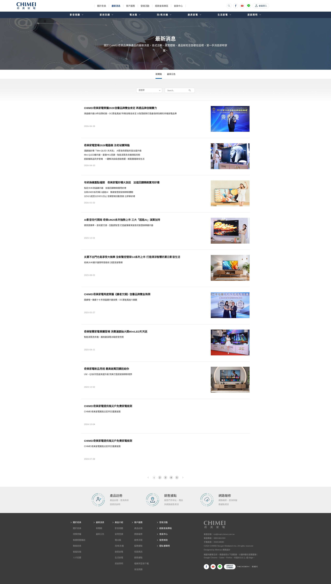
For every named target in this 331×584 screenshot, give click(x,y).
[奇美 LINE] (248, 5)
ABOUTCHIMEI (229, 567)
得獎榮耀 (77, 534)
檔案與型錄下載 (141, 563)
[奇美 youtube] (242, 5)
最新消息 (116, 6)
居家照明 (119, 563)
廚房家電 (119, 552)
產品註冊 (138, 528)
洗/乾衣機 (119, 546)
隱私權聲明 (164, 546)
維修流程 (138, 540)
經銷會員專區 (161, 6)
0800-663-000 (219, 538)
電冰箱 (118, 540)
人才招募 (77, 558)
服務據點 (138, 546)
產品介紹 (119, 522)
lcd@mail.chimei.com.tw (224, 534)
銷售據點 (138, 558)
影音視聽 (119, 528)
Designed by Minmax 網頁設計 (217, 550)
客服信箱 (77, 552)
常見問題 (138, 569)
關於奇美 (101, 6)
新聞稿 (159, 74)
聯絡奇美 (77, 546)
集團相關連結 (79, 540)
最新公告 (171, 74)
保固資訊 (138, 552)
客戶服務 (130, 6)
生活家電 (119, 558)
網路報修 (138, 534)
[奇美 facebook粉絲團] (235, 5)
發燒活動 (145, 6)
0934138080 (219, 542)
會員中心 (178, 6)
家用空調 (119, 534)
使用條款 (163, 540)
